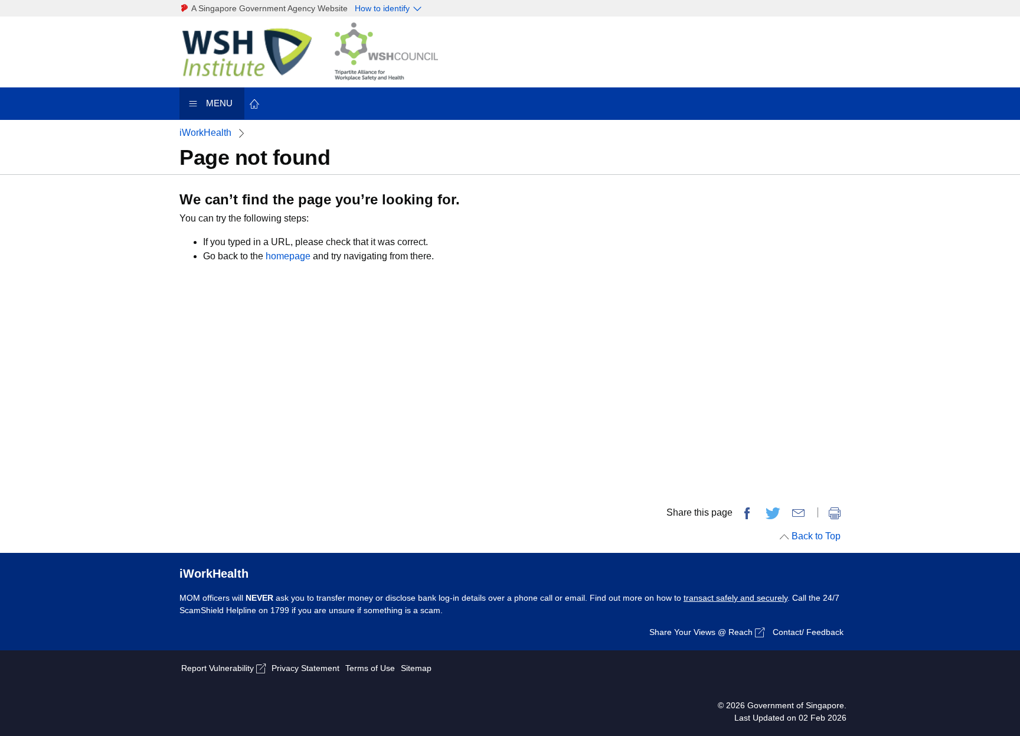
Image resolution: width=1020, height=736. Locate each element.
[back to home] (255, 103)
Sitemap (416, 668)
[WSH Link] (254, 51)
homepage (288, 256)
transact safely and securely (735, 598)
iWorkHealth (205, 133)
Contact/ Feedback (808, 632)
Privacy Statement (305, 668)
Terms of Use (370, 668)
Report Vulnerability (218, 668)
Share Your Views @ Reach (702, 632)
